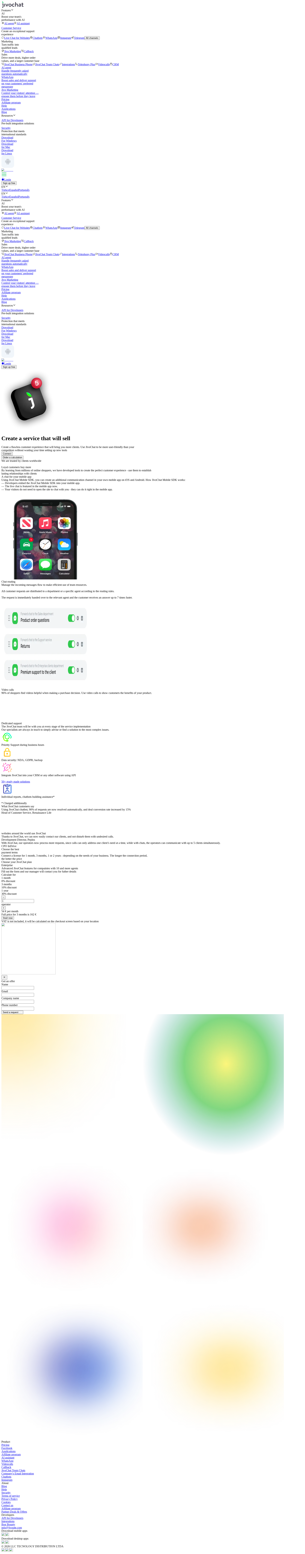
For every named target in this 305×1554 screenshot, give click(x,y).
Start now (8, 918)
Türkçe (5, 189)
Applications (8, 108)
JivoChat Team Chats (47, 64)
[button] (152, 10)
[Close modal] (4, 977)
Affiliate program (11, 102)
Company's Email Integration (17, 1473)
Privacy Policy (9, 1498)
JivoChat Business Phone (18, 64)
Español (13, 189)
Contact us (7, 1505)
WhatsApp (51, 37)
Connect (7, 453)
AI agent (9, 23)
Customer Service (11, 28)
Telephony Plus (86, 64)
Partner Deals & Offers (14, 1511)
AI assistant (23, 23)
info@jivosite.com (11, 1527)
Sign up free (9, 183)
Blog (4, 112)
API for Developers (12, 1518)
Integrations (68, 64)
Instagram (65, 37)
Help (4, 105)
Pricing (5, 99)
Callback (29, 51)
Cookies (6, 1502)
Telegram (79, 37)
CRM (115, 64)
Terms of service (10, 1495)
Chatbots (38, 37)
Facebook (6, 1448)
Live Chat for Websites (17, 37)
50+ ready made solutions (15, 781)
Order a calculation (12, 457)
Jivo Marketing (12, 51)
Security (6, 1492)
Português (23, 189)
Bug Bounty (8, 1524)
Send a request (10, 1012)
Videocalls (104, 64)
